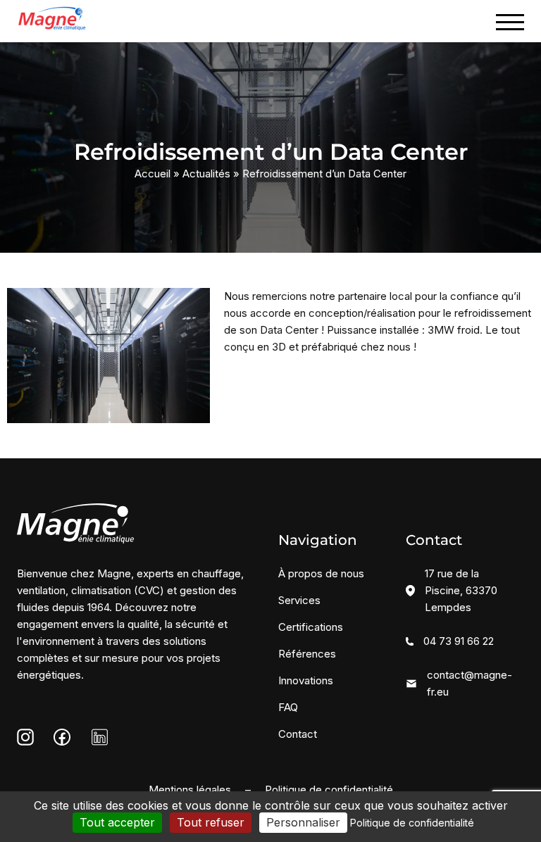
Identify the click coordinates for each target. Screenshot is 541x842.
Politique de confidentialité (329, 789)
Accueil (152, 173)
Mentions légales (190, 789)
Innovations (305, 680)
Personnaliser (303, 822)
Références (307, 653)
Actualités (206, 173)
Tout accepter (117, 822)
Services (299, 600)
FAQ (288, 707)
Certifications (310, 627)
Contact (297, 734)
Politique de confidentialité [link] (412, 823)
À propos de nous (321, 573)
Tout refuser (210, 822)
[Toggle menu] (510, 22)
